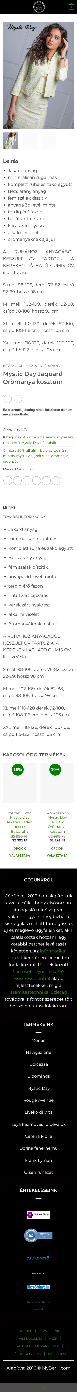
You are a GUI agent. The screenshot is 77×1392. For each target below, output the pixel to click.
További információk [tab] (24, 517)
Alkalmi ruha (33, 437)
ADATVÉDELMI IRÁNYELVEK (38, 1346)
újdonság (11, 461)
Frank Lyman (38, 1160)
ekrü (16, 443)
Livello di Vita (39, 1112)
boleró (45, 450)
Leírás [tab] (9, 507)
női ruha (43, 456)
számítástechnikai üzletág (38, 992)
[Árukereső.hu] (38, 1235)
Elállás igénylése (38, 1387)
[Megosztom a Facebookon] (17, 480)
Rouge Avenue (38, 1100)
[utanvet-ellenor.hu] (38, 1215)
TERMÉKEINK (49, 1331)
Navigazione (38, 1052)
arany (54, 366)
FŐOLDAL (24, 1331)
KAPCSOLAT (57, 1354)
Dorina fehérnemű (38, 1148)
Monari (38, 1040)
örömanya (59, 456)
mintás (9, 456)
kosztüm (60, 450)
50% (20, 450)
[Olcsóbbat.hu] (38, 1283)
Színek (35, 366)
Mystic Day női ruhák (38, 443)
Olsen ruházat (38, 1172)
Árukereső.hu (38, 1273)
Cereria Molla (38, 1136)
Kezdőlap (13, 366)
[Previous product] (18, 399)
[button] (6, 7)
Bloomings (38, 1076)
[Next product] (8, 399)
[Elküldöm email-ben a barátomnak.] (36, 480)
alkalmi (32, 450)
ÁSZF (53, 1338)
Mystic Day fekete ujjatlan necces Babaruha (20, 824)
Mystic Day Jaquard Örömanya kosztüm (57, 824)
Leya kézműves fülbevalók (38, 1124)
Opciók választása (19, 852)
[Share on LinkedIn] (56, 480)
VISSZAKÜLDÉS (30, 1338)
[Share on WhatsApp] (7, 480)
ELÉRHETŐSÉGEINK (26, 1354)
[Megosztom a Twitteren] (27, 480)
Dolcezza (38, 1064)
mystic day (25, 456)
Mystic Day (24, 469)
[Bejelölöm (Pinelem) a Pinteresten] (46, 480)
